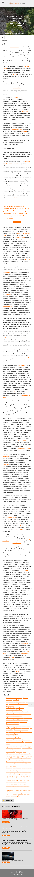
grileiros (27, 259)
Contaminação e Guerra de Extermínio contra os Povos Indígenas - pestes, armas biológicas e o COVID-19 (19, 748)
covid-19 (14, 74)
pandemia (24, 131)
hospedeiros (25, 570)
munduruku (6, 337)
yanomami (25, 337)
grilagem (11, 657)
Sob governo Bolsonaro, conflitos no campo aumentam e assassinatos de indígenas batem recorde (19, 742)
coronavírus (18, 97)
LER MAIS (5, 822)
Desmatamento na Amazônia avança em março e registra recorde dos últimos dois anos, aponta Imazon (19, 704)
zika (15, 529)
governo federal (16, 88)
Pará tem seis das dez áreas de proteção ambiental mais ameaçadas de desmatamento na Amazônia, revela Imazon (18, 714)
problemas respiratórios (23, 448)
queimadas (25, 111)
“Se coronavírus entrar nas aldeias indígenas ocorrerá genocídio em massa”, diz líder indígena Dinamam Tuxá (18, 764)
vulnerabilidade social (22, 357)
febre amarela (20, 529)
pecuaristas (19, 671)
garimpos (8, 294)
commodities (24, 643)
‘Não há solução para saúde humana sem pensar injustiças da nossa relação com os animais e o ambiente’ (17, 786)
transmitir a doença (8, 306)
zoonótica (22, 525)
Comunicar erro (8, 800)
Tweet (17, 222)
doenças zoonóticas (16, 129)
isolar (15, 391)
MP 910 (16, 197)
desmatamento (14, 47)
